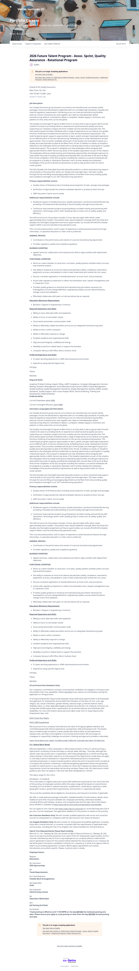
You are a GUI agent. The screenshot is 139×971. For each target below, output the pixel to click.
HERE (53, 400)
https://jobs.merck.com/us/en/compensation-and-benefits (77, 804)
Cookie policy (74, 966)
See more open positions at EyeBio (69, 946)
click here (68, 692)
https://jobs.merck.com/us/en (71, 809)
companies (33, 44)
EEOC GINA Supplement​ (39, 722)
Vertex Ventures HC (31, 9)
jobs (17, 44)
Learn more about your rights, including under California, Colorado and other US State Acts (67, 740)
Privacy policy (65, 966)
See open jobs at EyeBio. (44, 74)
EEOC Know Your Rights (39, 718)
